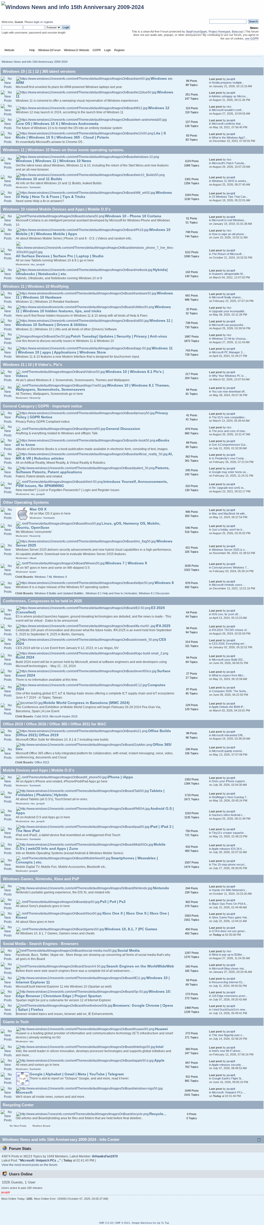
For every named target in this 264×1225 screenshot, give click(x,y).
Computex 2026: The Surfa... (230, 691)
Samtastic (35, 187)
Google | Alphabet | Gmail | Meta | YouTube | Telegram (77, 1074)
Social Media (128, 950)
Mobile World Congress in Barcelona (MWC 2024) (86, 703)
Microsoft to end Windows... (229, 220)
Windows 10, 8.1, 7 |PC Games (130, 929)
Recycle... (157, 1114)
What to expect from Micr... (228, 675)
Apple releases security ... (228, 1064)
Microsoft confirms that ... (228, 123)
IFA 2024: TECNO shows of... (230, 629)
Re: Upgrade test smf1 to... (229, 487)
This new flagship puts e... (228, 1035)
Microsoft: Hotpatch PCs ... (229, 1092)
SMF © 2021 (122, 1222)
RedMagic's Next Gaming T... (230, 797)
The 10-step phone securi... (229, 864)
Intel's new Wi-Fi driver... (227, 1050)
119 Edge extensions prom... (230, 995)
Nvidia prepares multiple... (228, 82)
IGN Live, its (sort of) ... (226, 614)
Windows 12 (158, 108)
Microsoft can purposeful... (228, 324)
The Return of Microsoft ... (228, 253)
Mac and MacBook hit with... (229, 513)
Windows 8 (164, 583)
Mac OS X (38, 509)
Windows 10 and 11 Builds (39, 179)
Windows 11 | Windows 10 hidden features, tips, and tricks (93, 309)
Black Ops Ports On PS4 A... (230, 903)
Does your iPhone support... (229, 781)
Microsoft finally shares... (227, 297)
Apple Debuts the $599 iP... (228, 706)
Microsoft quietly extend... (228, 750)
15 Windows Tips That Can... (230, 196)
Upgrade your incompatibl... (229, 311)
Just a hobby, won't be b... (228, 529)
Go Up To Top (161, 1222)
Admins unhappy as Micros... (230, 96)
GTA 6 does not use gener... (229, 931)
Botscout (237, 31)
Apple (159, 1060)
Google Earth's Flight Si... (227, 1078)
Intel (159, 1047)
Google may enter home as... (230, 472)
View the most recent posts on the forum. (30, 1165)
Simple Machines (142, 1222)
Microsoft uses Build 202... (228, 659)
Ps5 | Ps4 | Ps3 (113, 902)
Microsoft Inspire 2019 (63, 716)
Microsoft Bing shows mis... (229, 968)
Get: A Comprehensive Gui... (230, 444)
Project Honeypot (219, 31)
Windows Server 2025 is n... (229, 549)
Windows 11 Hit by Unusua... (230, 338)
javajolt (231, 79)
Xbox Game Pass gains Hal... (230, 917)
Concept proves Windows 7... (230, 567)
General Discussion (123, 429)
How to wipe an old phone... (229, 234)
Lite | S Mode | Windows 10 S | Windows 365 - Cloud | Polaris (91, 135)
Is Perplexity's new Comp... (229, 458)
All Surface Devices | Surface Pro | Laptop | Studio (60, 256)
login (36, 21)
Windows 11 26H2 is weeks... (230, 180)
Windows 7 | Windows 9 (126, 563)
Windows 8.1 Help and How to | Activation (111, 593)
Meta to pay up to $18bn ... (228, 954)
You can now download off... (229, 391)
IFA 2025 (163, 626)
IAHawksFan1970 (105, 1156)
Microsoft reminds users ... (228, 584)
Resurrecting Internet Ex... (228, 982)
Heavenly (34, 397)
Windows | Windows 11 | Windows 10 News (53, 161)
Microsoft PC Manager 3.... (228, 352)
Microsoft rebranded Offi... (228, 735)
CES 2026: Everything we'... (229, 643)
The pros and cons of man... (229, 431)
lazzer (32, 571)
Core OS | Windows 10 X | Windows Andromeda (57, 124)
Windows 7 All (43, 576)
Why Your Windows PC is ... (229, 375)
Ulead (32, 558)
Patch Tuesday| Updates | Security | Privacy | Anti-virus (119, 336)
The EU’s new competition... (229, 417)
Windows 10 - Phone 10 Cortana (133, 216)
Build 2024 (25, 657)
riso (229, 106)
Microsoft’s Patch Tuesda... (229, 163)
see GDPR (252, 38)
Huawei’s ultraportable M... (228, 273)
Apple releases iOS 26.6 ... (228, 848)
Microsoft (24, 1092)
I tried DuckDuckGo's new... (229, 1009)
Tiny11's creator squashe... (229, 832)
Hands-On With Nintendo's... (230, 890)
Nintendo (161, 888)
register (48, 21)
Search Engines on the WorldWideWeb (140, 966)
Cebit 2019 (41, 716)
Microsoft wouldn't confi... (227, 109)
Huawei (161, 1029)
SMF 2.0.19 (106, 1222)
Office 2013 (42, 762)
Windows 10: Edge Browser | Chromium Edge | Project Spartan (93, 994)
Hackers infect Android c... (228, 814)
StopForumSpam (196, 31)
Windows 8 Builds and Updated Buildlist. (59, 593)
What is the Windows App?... (229, 137)
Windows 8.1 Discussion (154, 593)
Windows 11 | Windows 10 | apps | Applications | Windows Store (94, 350)
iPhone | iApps (120, 777)
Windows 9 (60, 576)
